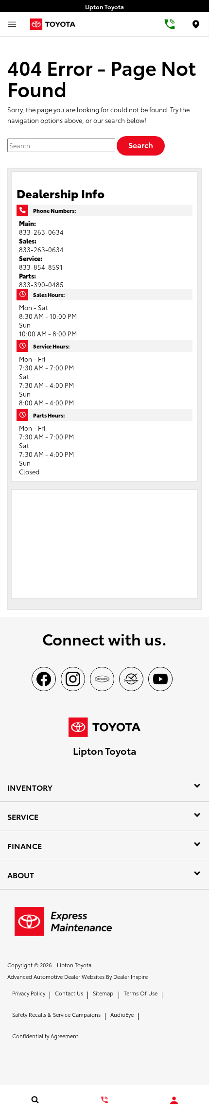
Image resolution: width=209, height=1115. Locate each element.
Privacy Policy (28, 993)
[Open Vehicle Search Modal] (35, 1099)
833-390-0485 (41, 284)
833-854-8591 (41, 266)
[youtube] (160, 679)
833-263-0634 (41, 231)
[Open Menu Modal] (12, 24)
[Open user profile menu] (174, 1100)
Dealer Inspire (130, 976)
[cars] (102, 679)
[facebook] (44, 679)
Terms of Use (140, 993)
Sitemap (103, 993)
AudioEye (122, 1014)
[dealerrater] (131, 679)
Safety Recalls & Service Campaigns (56, 1014)
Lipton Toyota (74, 965)
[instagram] (73, 679)
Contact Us (69, 993)
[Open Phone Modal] (170, 24)
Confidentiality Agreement (45, 1036)
